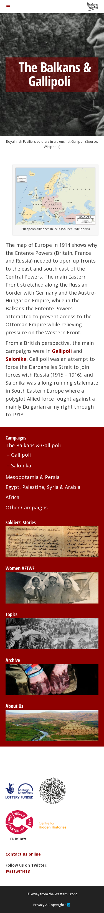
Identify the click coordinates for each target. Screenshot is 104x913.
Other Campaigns (27, 507)
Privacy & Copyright (48, 905)
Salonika (21, 465)
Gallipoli (21, 454)
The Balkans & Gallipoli (33, 445)
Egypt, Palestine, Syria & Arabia (43, 487)
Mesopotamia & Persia (33, 477)
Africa (12, 497)
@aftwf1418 (18, 871)
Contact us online (23, 854)
